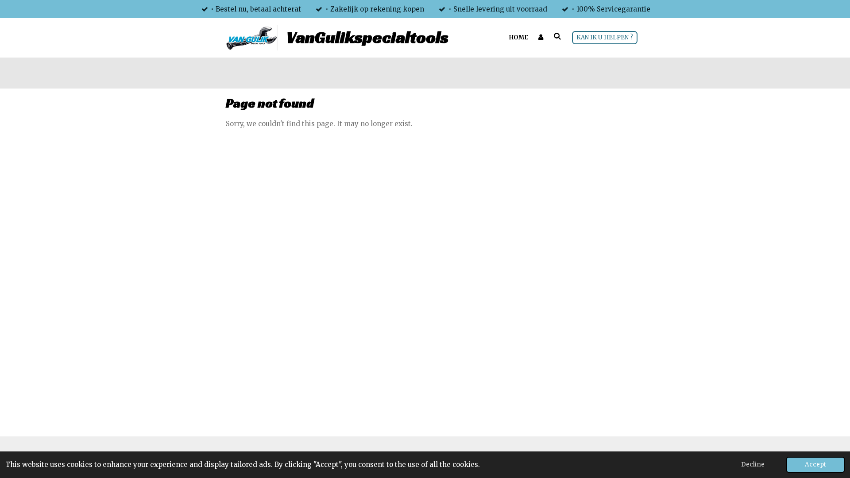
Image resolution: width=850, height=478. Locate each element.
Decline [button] (753, 464)
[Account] (541, 37)
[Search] (557, 36)
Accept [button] (815, 464)
